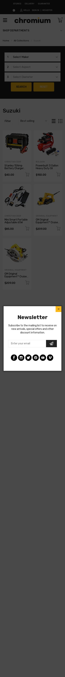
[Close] (58, 309)
